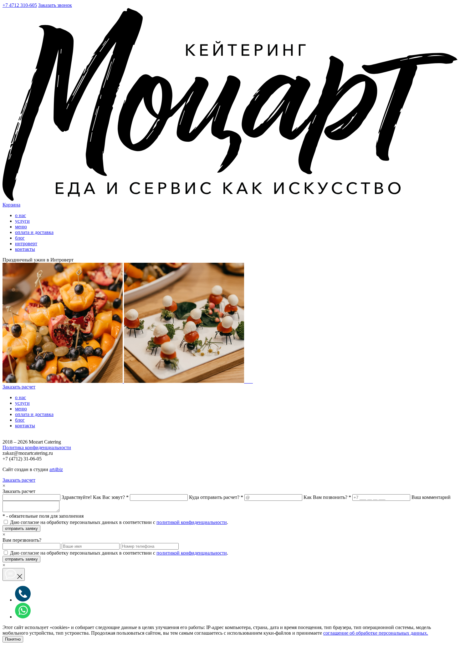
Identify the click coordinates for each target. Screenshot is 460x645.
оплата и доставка (34, 232)
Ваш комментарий (431, 497)
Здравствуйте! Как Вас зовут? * (95, 497)
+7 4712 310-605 (20, 5)
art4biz (56, 469)
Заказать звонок (55, 5)
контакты (25, 249)
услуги (22, 221)
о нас (20, 215)
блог (20, 238)
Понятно (13, 639)
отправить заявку (21, 528)
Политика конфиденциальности (37, 447)
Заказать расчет (19, 386)
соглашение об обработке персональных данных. (375, 633)
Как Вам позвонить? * (327, 497)
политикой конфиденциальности (191, 522)
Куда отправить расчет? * (216, 497)
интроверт (26, 243)
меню (21, 226)
